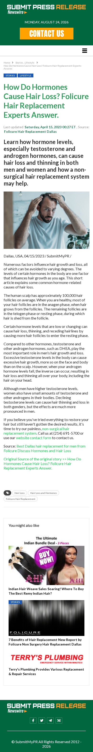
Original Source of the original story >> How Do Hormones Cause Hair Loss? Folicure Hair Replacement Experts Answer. (42, 463)
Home (7, 62)
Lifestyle (30, 62)
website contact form (33, 437)
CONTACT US (46, 33)
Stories (20, 62)
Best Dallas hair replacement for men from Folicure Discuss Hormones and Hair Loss (44, 448)
